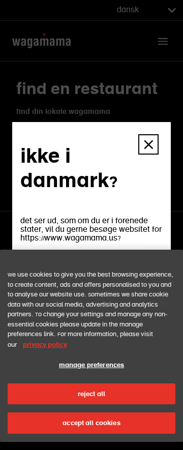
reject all (91, 394)
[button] (148, 144)
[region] (91, 346)
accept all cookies (91, 423)
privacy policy (45, 344)
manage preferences (91, 365)
